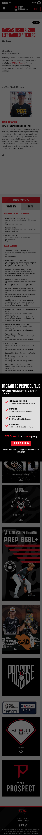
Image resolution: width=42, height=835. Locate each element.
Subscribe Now (21, 443)
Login (20, 449)
